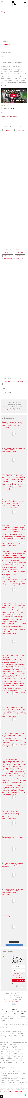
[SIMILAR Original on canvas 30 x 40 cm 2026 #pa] (14, 641)
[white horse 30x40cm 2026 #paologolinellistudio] (14, 849)
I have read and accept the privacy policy (18, 975)
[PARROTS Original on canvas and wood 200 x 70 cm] (14, 667)
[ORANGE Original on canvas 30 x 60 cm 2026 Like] (14, 537)
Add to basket (10, 109)
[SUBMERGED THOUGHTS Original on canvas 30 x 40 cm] (14, 771)
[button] (24, 13)
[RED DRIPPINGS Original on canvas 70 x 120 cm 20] (14, 719)
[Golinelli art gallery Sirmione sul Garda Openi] (14, 433)
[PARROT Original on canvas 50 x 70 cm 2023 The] (14, 589)
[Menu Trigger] (25, 3)
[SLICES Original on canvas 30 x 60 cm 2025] (14, 926)
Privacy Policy (8, 392)
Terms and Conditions (9, 394)
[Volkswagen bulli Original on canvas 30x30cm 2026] (14, 900)
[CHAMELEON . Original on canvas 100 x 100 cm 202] (14, 693)
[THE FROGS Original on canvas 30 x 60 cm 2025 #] (14, 459)
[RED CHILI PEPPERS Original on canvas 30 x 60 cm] (14, 797)
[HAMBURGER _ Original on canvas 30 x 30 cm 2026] (14, 485)
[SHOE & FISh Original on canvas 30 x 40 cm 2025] (14, 745)
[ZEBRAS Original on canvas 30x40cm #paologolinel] (14, 874)
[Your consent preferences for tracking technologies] (25, 1095)
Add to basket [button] (8, 255)
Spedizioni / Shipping (9, 117)
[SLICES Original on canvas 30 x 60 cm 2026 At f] (14, 615)
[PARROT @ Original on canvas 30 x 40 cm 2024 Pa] (14, 511)
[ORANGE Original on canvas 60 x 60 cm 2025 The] (14, 563)
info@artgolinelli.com (14, 410)
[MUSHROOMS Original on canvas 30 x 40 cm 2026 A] (14, 823)
